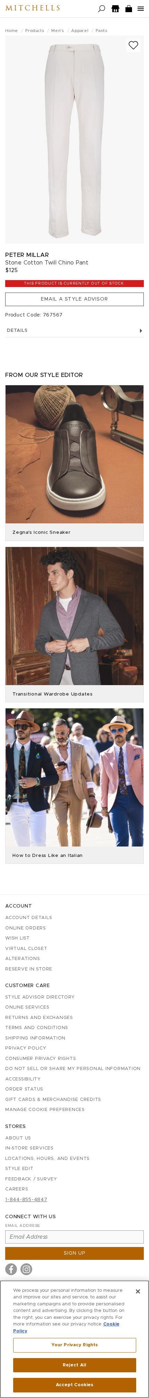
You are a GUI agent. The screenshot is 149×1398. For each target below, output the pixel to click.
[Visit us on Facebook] (11, 1269)
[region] (74, 1339)
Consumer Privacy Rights (40, 1058)
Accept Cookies (75, 1385)
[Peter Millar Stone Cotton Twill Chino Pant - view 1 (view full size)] (74, 139)
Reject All (74, 1365)
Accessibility (23, 1079)
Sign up (75, 1253)
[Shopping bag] (128, 8)
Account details (28, 918)
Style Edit (19, 1169)
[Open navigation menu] (140, 8)
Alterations (22, 959)
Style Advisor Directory (39, 997)
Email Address (22, 1226)
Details (17, 330)
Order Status (24, 1089)
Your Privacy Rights (74, 1345)
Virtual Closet (26, 948)
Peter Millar (27, 255)
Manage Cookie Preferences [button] (45, 1110)
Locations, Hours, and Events (47, 1158)
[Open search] (101, 8)
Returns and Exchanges (39, 1018)
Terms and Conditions (36, 1028)
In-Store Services (29, 1148)
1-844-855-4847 (26, 1199)
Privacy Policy (25, 1048)
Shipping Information (35, 1038)
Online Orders (25, 928)
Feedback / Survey (31, 1179)
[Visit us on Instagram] (26, 1269)
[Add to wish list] (133, 45)
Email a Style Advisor (74, 299)
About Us (18, 1138)
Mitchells (33, 8)
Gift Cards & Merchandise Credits (53, 1099)
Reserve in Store (28, 969)
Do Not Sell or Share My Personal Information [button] (73, 1069)
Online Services (27, 1007)
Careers (16, 1189)
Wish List (17, 938)
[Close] (138, 1291)
